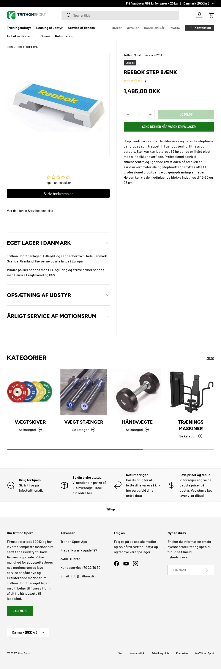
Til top (110, 509)
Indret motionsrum (21, 36)
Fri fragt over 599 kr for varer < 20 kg (152, 3)
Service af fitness (81, 27)
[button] (211, 15)
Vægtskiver (30, 422)
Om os (45, 36)
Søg (120, 653)
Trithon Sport (132, 55)
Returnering (64, 36)
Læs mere (20, 611)
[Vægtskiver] (30, 392)
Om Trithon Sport (204, 653)
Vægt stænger (83, 422)
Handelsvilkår (154, 28)
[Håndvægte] (137, 392)
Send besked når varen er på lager (169, 127)
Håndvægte (137, 422)
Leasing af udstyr (49, 27)
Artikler (133, 28)
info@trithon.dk (83, 576)
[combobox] (120, 15)
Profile (175, 28)
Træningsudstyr (19, 27)
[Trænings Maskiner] (190, 392)
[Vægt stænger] (83, 392)
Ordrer (117, 28)
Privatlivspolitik (160, 653)
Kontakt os (182, 653)
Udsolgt (186, 114)
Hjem (10, 46)
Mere (210, 358)
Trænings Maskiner (191, 425)
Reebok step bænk (27, 46)
